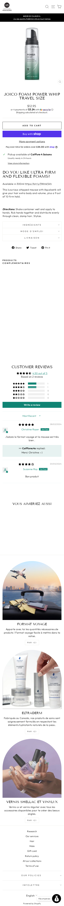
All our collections (32, 861)
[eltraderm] (32, 679)
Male (32, 846)
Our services (32, 836)
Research (32, 831)
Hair (32, 841)
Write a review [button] (32, 404)
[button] (32, 109)
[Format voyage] (32, 590)
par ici (32, 642)
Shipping (20, 112)
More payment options (32, 141)
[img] (26, 424)
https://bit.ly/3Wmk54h (38, 183)
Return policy (32, 856)
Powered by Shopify (32, 903)
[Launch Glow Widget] (56, 898)
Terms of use (32, 865)
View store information (18, 163)
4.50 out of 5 (39, 373)
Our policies (31, 875)
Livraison (32, 238)
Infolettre (31, 885)
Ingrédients (32, 225)
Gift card (32, 851)
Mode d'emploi (32, 231)
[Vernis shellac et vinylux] (32, 768)
